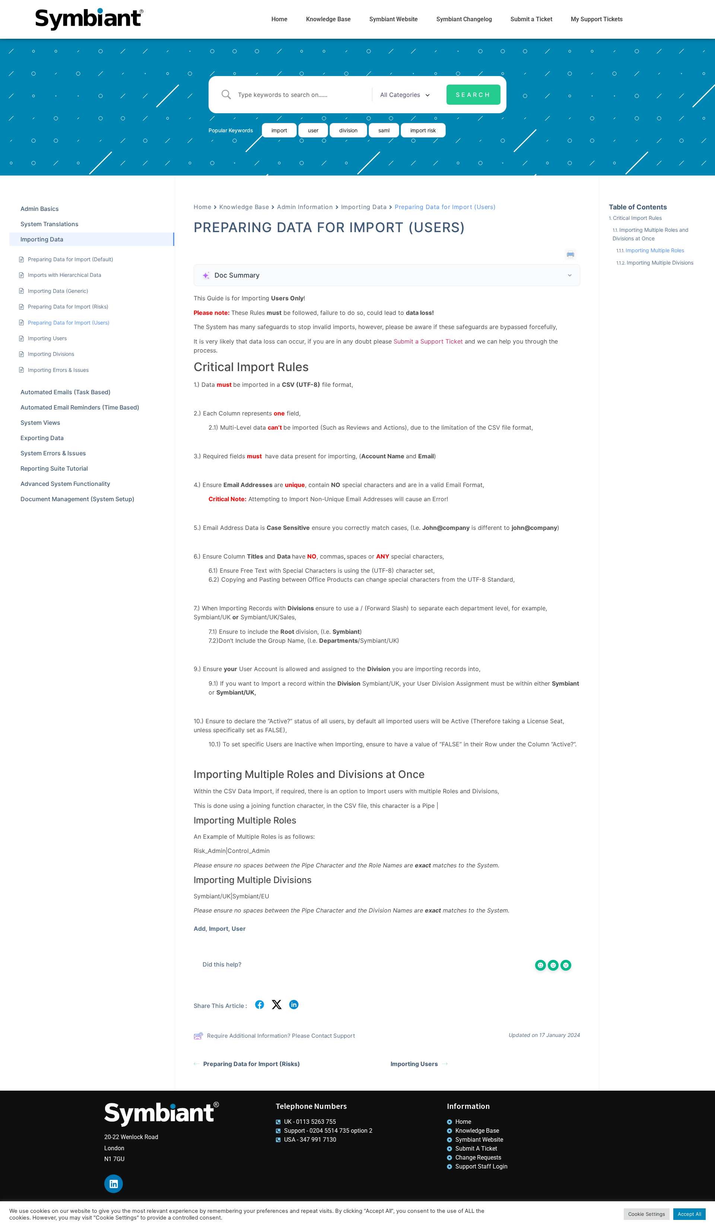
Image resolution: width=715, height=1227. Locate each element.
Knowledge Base (328, 19)
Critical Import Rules (637, 218)
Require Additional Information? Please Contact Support (281, 1035)
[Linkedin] (113, 1183)
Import (218, 928)
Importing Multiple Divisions (660, 262)
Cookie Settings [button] (646, 1214)
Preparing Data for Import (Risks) (251, 1064)
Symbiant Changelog (464, 19)
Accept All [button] (689, 1214)
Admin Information (305, 207)
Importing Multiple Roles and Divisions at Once (651, 234)
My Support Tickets (597, 19)
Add (200, 928)
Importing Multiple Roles (655, 250)
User (239, 928)
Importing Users (414, 1064)
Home (279, 19)
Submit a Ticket (531, 19)
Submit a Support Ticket (428, 341)
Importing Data (364, 207)
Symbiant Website (393, 19)
